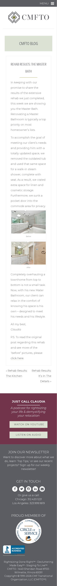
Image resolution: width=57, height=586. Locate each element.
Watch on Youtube (29, 424)
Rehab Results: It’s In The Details (41, 376)
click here (17, 358)
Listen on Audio (28, 434)
